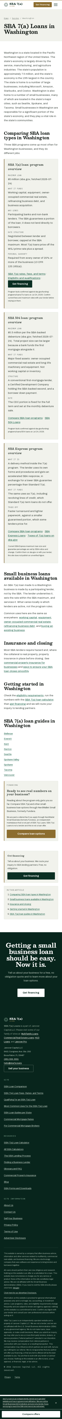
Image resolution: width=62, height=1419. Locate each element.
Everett (8, 738)
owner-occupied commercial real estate (27, 621)
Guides (15, 18)
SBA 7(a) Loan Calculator (16, 1142)
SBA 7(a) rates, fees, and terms (26, 273)
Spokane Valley (11, 759)
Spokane (8, 764)
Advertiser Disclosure (15, 1238)
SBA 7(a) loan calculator (39, 699)
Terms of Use (11, 1231)
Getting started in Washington (25, 909)
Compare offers (31, 1414)
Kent (6, 744)
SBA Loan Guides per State (18, 1112)
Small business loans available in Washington (32, 899)
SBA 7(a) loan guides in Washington (27, 914)
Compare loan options (31, 833)
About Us (8, 1205)
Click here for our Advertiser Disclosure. (20, 1293)
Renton (8, 749)
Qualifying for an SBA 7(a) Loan (19, 1099)
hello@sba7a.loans (13, 1063)
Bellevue (8, 733)
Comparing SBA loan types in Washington (30, 894)
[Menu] (55, 5)
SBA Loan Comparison (15, 1086)
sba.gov (16, 1288)
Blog (6, 1182)
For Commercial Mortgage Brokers (21, 1126)
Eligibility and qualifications (24, 278)
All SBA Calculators (13, 1149)
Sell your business (18, 1068)
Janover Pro (21, 1042)
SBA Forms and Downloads (17, 1188)
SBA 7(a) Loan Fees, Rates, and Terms (23, 1093)
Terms (17, 1377)
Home (6, 18)
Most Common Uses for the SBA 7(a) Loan (25, 1106)
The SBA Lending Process (17, 1156)
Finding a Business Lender (17, 1162)
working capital (28, 617)
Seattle (8, 754)
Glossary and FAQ (13, 1169)
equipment (44, 617)
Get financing (43, 4)
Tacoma (8, 770)
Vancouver (9, 775)
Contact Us (9, 1212)
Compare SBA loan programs (25, 418)
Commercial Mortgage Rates (19, 1119)
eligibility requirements (29, 695)
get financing (18, 703)
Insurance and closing (20, 904)
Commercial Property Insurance (20, 1175)
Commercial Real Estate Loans (19, 1038)
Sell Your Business (13, 1218)
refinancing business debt (19, 626)
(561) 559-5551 (11, 1059)
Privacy (8, 1377)
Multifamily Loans (29, 1034)
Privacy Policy (11, 1225)
